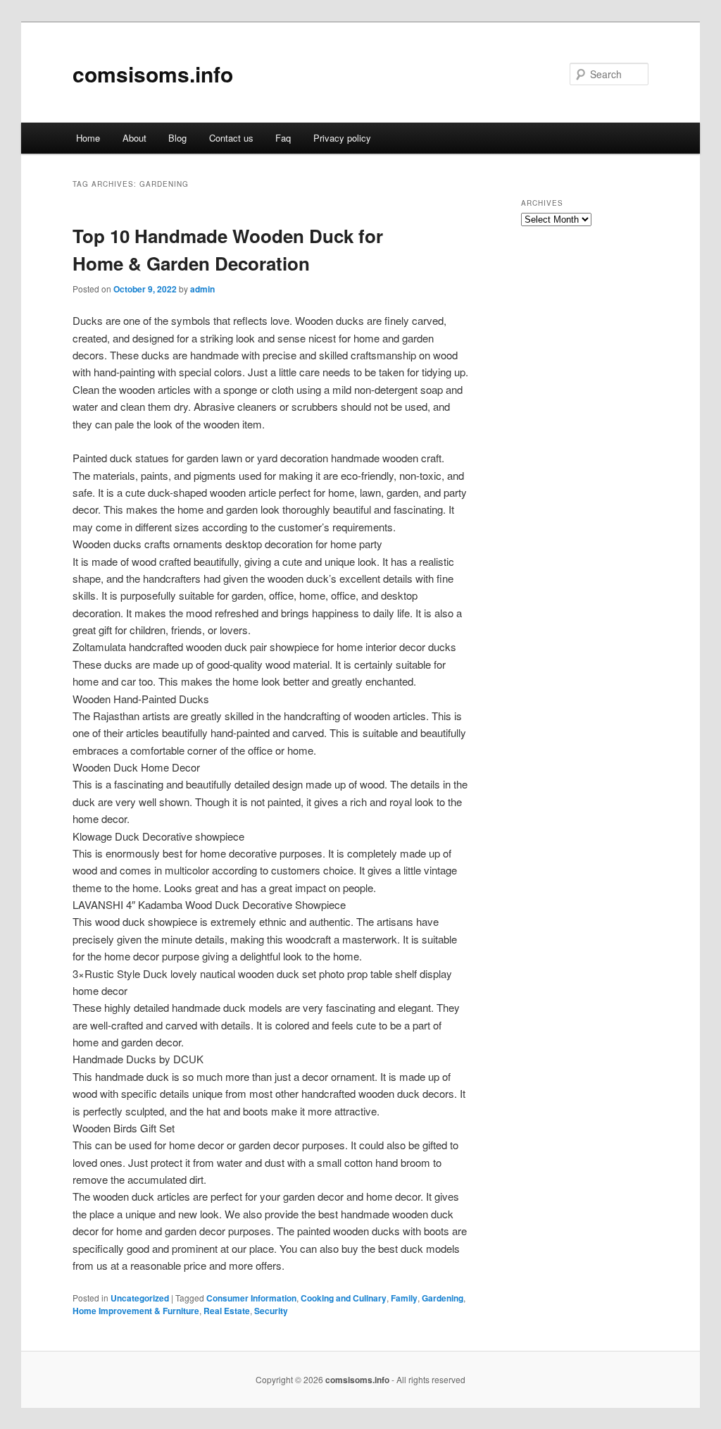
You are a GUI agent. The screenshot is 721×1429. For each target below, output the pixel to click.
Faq (283, 137)
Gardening (442, 1298)
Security (271, 1310)
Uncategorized (140, 1298)
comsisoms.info (153, 73)
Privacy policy (342, 137)
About (134, 137)
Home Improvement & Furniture (136, 1310)
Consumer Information (251, 1298)
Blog (177, 137)
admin (202, 289)
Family (404, 1298)
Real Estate (226, 1310)
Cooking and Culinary (344, 1298)
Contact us (231, 137)
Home (88, 137)
